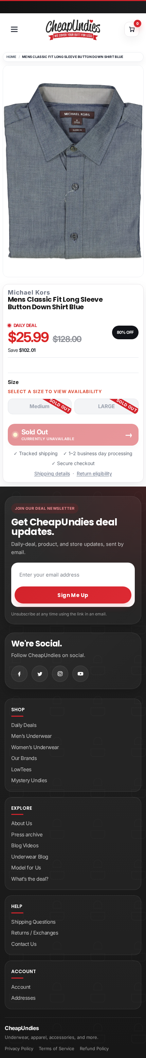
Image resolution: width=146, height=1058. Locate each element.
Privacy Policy (19, 1048)
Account (21, 987)
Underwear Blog (29, 856)
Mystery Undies (29, 780)
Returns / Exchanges (34, 932)
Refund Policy (94, 1048)
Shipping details (52, 473)
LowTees (21, 769)
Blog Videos (24, 845)
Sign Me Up (73, 595)
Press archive (26, 834)
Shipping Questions (33, 922)
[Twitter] (40, 674)
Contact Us (24, 944)
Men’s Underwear (31, 736)
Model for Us (26, 867)
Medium (40, 406)
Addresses (23, 998)
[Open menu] (14, 29)
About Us (21, 823)
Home (11, 57)
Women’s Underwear (35, 747)
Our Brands (24, 758)
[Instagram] (60, 674)
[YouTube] (80, 674)
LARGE (106, 406)
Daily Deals (23, 725)
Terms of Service (56, 1048)
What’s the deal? (30, 879)
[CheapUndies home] (73, 29)
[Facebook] (19, 674)
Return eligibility (94, 473)
